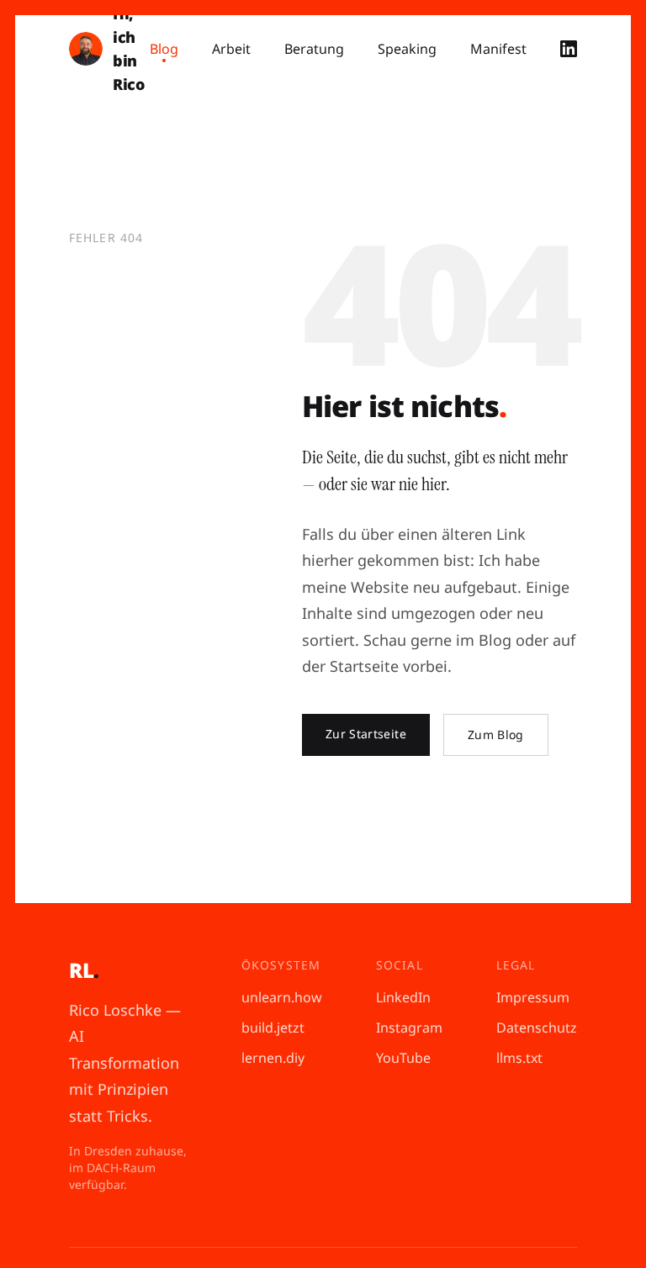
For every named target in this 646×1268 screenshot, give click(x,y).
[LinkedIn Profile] (568, 48)
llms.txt (519, 1058)
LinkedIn (403, 997)
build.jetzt (272, 1027)
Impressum (532, 997)
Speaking (407, 49)
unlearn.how (281, 997)
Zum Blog (496, 734)
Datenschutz (536, 1027)
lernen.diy (272, 1058)
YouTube (403, 1058)
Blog (164, 49)
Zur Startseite (366, 734)
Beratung (314, 49)
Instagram (409, 1027)
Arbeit (231, 49)
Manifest (498, 49)
